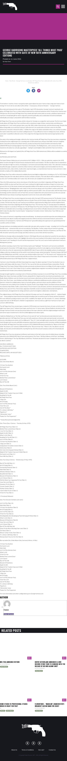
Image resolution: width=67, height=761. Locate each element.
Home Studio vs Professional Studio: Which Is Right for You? (14, 705)
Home (6, 81)
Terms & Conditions (28, 750)
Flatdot (6, 610)
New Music (12, 81)
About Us (14, 750)
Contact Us (52, 750)
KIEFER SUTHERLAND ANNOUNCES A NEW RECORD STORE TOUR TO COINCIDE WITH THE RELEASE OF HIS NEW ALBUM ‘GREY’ (50, 664)
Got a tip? (41, 750)
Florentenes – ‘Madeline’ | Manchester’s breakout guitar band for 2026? (49, 705)
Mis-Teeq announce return (9, 662)
